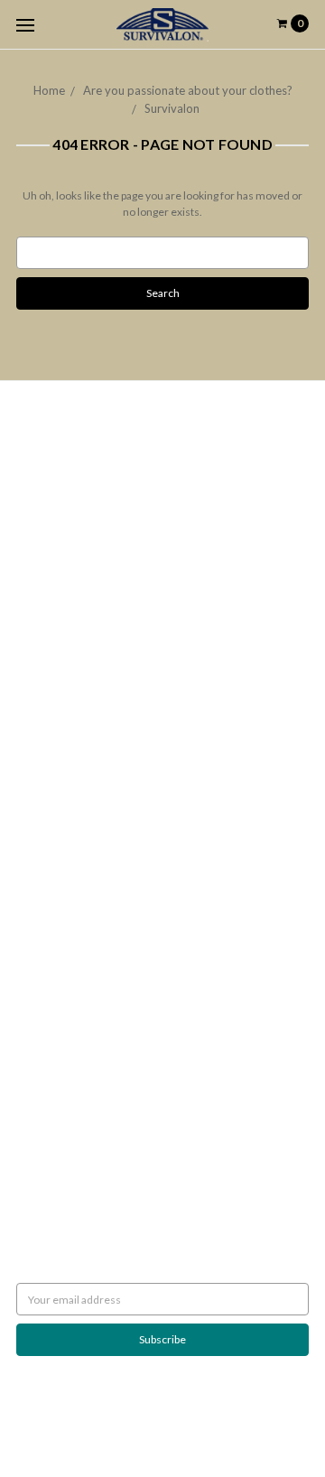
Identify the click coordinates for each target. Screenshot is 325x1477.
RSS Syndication (53, 657)
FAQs (29, 608)
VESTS (31, 811)
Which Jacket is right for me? (84, 462)
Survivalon (172, 108)
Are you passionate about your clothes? (187, 90)
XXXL (29, 843)
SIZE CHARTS (47, 892)
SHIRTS (33, 827)
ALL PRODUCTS (54, 795)
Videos (33, 640)
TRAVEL (35, 860)
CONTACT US (49, 876)
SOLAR (33, 762)
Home (49, 90)
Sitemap (35, 673)
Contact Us (43, 592)
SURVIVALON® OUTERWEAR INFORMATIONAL (132, 908)
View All (35, 1047)
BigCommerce (110, 1418)
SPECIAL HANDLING (65, 957)
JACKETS (38, 778)
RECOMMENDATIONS (70, 478)
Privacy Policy (49, 543)
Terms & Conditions (64, 575)
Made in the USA (56, 941)
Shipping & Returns (61, 510)
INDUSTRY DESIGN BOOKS (81, 746)
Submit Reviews (54, 559)
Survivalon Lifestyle (63, 445)
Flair (227, 1418)
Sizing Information (60, 494)
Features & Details (61, 624)
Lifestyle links (49, 925)
